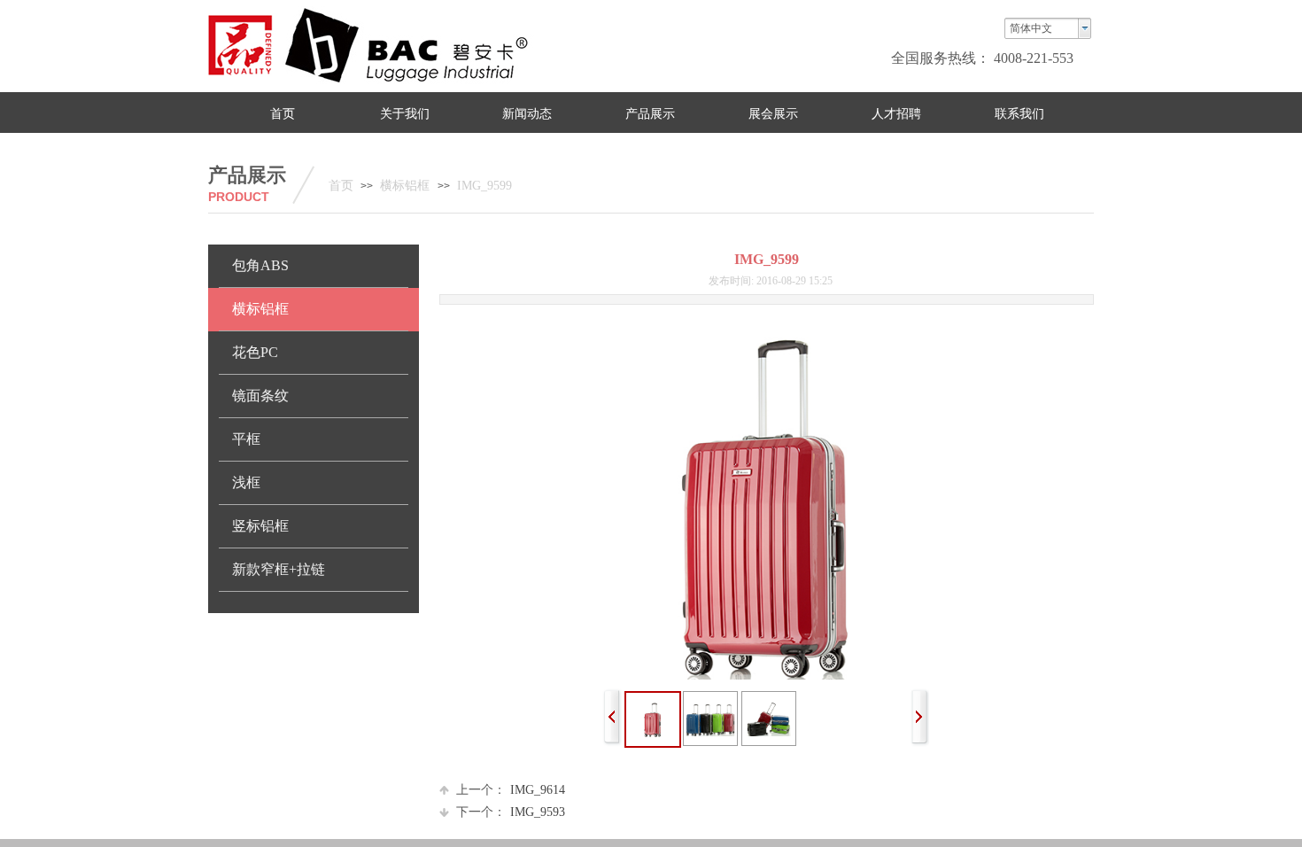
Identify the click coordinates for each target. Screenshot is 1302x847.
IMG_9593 (510, 812)
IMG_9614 (510, 789)
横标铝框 (406, 185)
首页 (341, 185)
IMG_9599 (484, 185)
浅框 (246, 482)
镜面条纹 (260, 395)
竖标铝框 (260, 525)
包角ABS (260, 265)
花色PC (255, 352)
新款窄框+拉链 (278, 569)
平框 (246, 439)
